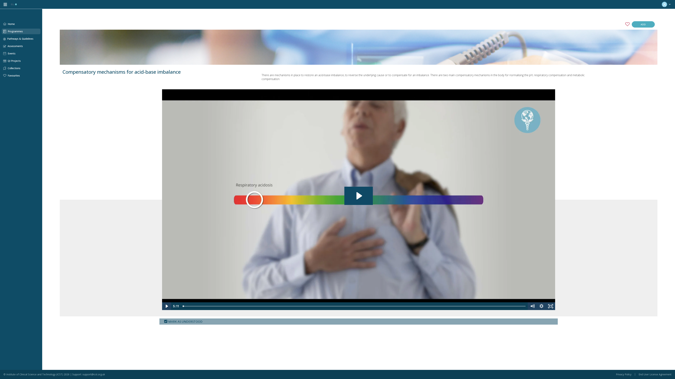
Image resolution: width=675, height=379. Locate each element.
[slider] (354, 306)
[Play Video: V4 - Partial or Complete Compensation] (358, 196)
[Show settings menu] (541, 306)
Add (643, 24)
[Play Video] (166, 306)
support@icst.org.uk (93, 374)
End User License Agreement (655, 374)
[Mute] (532, 306)
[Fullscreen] (550, 306)
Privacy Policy (623, 374)
